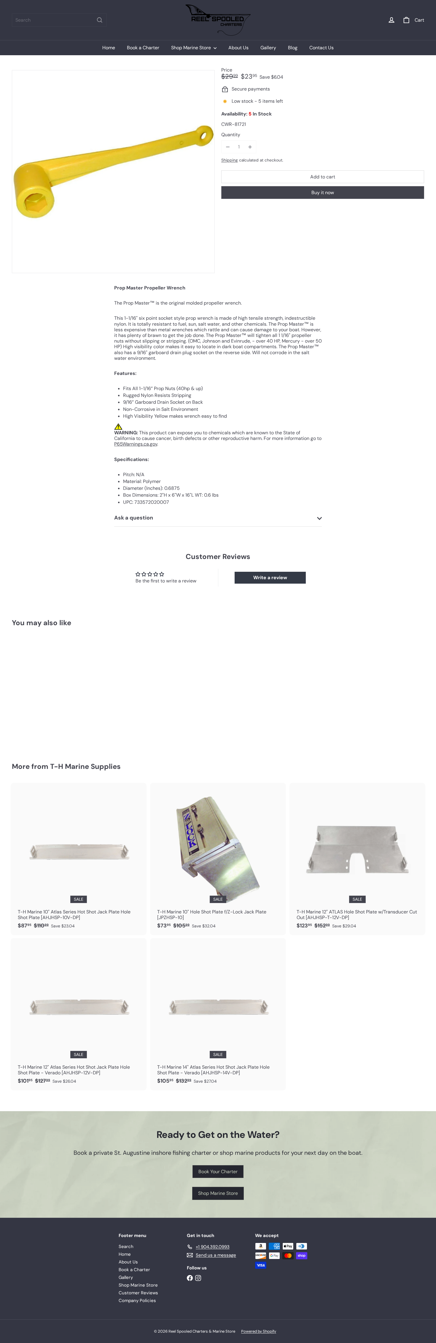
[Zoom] (113, 171)
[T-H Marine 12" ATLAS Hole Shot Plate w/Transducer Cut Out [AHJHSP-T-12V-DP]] (357, 859)
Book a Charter (143, 48)
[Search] (100, 20)
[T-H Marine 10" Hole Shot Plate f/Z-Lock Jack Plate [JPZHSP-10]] (218, 859)
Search (126, 1246)
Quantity (230, 134)
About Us (238, 48)
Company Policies (137, 1301)
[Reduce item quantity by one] (227, 146)
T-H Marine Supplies (85, 766)
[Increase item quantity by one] (250, 146)
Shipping (229, 160)
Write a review (270, 577)
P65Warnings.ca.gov (135, 444)
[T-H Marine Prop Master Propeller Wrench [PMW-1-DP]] (44, 690)
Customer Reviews (138, 1293)
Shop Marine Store (191, 48)
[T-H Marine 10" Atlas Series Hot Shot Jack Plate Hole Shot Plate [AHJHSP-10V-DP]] (78, 859)
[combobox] (59, 20)
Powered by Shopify (258, 1331)
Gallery (268, 48)
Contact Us (321, 48)
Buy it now (322, 192)
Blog (292, 48)
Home (108, 48)
